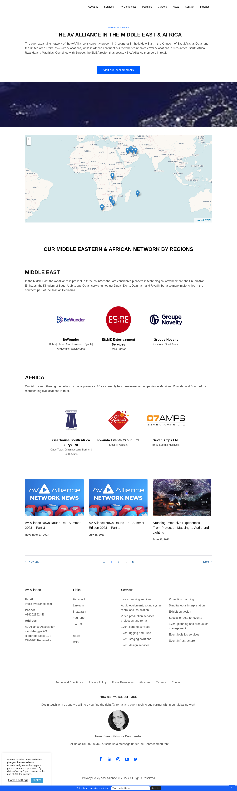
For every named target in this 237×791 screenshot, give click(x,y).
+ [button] (29, 139)
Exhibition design (180, 611)
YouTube (78, 617)
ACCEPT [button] (37, 780)
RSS (76, 642)
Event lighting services (135, 626)
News (76, 636)
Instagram (79, 611)
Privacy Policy (97, 682)
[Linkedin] (109, 759)
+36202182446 (34, 614)
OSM (208, 220)
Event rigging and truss (136, 633)
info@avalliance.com (38, 603)
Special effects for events (185, 617)
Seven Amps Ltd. (166, 440)
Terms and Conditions (69, 682)
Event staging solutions (136, 639)
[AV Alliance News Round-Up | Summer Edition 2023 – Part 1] (118, 497)
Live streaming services (136, 599)
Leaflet (199, 220)
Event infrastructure (182, 640)
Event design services (135, 645)
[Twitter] (135, 759)
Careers (161, 682)
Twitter (77, 624)
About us (144, 682)
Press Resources (123, 682)
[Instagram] (118, 759)
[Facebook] (100, 759)
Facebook (79, 599)
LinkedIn (78, 605)
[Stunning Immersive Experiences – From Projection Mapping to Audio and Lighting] (182, 497)
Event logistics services (184, 634)
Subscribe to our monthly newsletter (92, 788)
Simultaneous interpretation (187, 605)
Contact (177, 682)
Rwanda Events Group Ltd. (118, 440)
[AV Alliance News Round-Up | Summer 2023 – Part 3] (54, 497)
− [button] (29, 143)
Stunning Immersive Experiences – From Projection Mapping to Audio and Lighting (181, 527)
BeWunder (71, 339)
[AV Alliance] (118, 673)
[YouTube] (126, 759)
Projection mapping (181, 599)
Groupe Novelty (166, 339)
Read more (71, 320)
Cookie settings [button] (18, 780)
